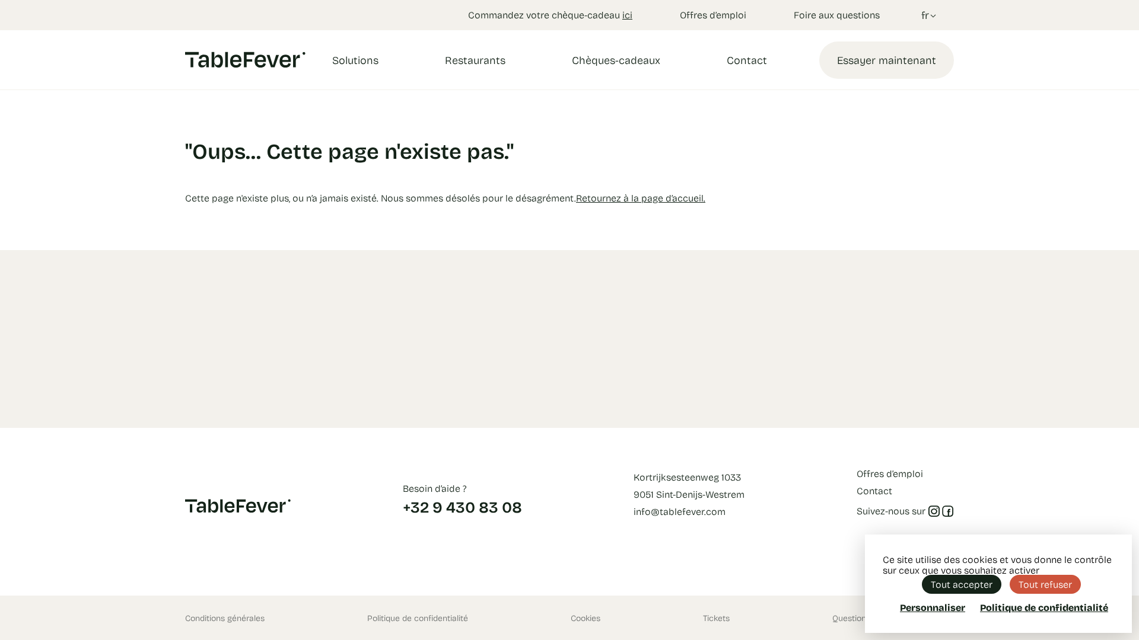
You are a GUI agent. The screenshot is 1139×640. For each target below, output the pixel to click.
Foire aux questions (837, 14)
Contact (747, 60)
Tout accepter (961, 584)
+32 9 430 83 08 (462, 507)
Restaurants (475, 60)
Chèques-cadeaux (616, 60)
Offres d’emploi (713, 14)
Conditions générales (225, 618)
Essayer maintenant (886, 60)
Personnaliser (932, 607)
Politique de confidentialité (417, 618)
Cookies (585, 618)
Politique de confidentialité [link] (1044, 607)
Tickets (716, 618)
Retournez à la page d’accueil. (640, 197)
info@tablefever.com (680, 511)
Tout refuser (1045, 584)
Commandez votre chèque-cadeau (550, 14)
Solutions (355, 60)
